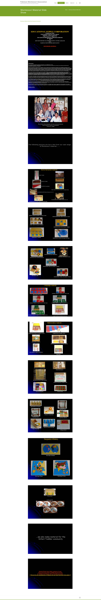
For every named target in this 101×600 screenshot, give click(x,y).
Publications (60, 2)
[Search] (76, 3)
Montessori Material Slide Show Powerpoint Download (30, 21)
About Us (72, 2)
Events (67, 2)
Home (55, 2)
